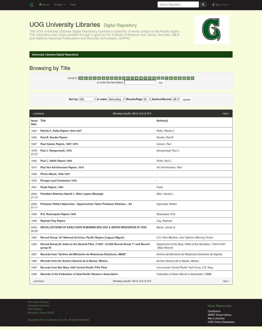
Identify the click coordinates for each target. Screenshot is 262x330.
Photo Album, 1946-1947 (55, 174)
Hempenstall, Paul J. (167, 150)
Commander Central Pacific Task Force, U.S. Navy (184, 267)
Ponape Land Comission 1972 (58, 180)
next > (226, 113)
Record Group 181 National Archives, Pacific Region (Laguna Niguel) (82, 237)
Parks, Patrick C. (165, 130)
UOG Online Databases (221, 322)
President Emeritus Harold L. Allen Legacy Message (71, 193)
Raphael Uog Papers (52, 220)
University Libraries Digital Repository (55, 54)
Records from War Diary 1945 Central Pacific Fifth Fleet (73, 267)
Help (73, 4)
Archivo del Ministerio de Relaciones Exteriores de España (189, 254)
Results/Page (134, 99)
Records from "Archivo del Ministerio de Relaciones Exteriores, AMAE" (83, 254)
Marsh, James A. (166, 227)
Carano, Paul (163, 144)
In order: (102, 99)
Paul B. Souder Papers (54, 137)
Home (45, 4)
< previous (38, 113)
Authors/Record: (162, 99)
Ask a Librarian (216, 318)
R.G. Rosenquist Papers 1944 (58, 214)
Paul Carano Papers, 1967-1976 (59, 144)
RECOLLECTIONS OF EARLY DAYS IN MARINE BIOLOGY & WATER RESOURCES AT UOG (93, 227)
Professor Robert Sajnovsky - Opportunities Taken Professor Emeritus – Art (86, 204)
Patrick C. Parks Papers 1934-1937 (61, 130)
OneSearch (214, 311)
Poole (159, 187)
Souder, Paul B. (165, 137)
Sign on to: (221, 4)
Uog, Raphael (164, 220)
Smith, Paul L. (164, 160)
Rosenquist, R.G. (166, 214)
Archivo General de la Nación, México (177, 261)
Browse (58, 4)
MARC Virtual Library (220, 314)
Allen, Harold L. (165, 193)
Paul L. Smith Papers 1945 (56, 160)
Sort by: (74, 99)
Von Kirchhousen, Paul (169, 167)
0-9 (80, 78)
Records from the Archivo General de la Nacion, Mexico (74, 261)
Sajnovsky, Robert (166, 204)
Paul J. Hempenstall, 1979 (56, 150)
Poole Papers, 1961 (52, 187)
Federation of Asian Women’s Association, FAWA (183, 274)
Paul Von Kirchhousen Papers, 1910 (62, 167)
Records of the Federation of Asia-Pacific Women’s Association (79, 274)
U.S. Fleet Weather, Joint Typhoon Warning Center (184, 237)
